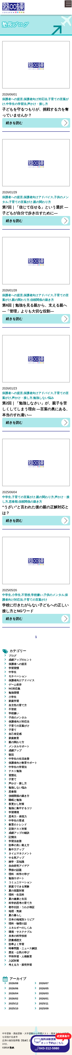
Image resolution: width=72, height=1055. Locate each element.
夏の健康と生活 (18, 898)
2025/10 (13, 1008)
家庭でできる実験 (19, 886)
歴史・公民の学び (19, 952)
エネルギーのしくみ (20, 927)
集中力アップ (16, 849)
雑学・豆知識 (16, 861)
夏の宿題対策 (16, 890)
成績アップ (15, 750)
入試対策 (14, 960)
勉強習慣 (14, 692)
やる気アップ (16, 857)
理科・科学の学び (19, 874)
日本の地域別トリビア (22, 919)
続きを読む (14, 123)
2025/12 (13, 1003)
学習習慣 (14, 667)
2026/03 (44, 993)
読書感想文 (15, 940)
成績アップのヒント (20, 659)
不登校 (12, 709)
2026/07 (44, 983)
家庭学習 (14, 700)
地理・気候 (15, 911)
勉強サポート (16, 878)
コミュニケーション (20, 882)
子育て (12, 729)
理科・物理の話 (18, 923)
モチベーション (18, 676)
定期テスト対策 (18, 828)
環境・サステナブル (20, 931)
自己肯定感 (15, 733)
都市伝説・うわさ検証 (22, 907)
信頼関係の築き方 (19, 795)
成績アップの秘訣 (19, 832)
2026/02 (13, 998)
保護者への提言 (18, 663)
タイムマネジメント (20, 853)
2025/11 (43, 1003)
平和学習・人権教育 (20, 956)
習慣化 (12, 775)
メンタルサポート (19, 746)
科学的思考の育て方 (20, 902)
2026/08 (13, 983)
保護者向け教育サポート (23, 762)
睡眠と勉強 (15, 799)
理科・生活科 (16, 894)
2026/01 (44, 998)
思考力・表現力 (18, 816)
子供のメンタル (18, 717)
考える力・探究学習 (20, 964)
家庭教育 (14, 738)
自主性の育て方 (18, 705)
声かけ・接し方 (18, 783)
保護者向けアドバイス (22, 680)
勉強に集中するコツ (20, 808)
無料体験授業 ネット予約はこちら (52, 1041)
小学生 (12, 696)
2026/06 (13, 988)
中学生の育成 (16, 820)
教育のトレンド (18, 824)
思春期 (12, 791)
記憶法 (12, 837)
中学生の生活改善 (19, 758)
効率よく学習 (16, 944)
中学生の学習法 (18, 766)
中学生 (12, 672)
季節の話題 (15, 869)
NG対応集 (14, 688)
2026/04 (13, 993)
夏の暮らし (15, 915)
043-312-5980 (49, 1048)
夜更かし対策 (16, 803)
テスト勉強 (15, 770)
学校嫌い (14, 713)
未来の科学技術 (18, 935)
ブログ (12, 655)
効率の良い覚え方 (19, 845)
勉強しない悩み (18, 787)
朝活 (11, 754)
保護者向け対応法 (19, 721)
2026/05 (44, 988)
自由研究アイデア (19, 865)
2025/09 (44, 1008)
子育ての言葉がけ (19, 725)
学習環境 (14, 812)
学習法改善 (15, 841)
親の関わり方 (16, 742)
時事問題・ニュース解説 (23, 948)
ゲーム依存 (15, 684)
